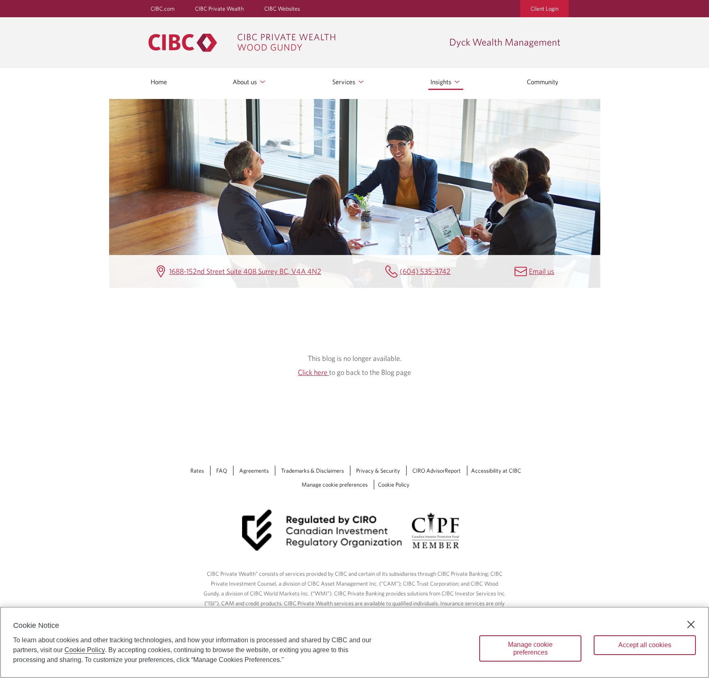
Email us (541, 271)
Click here (313, 372)
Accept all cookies (644, 644)
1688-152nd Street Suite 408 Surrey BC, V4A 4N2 (245, 271)
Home (159, 81)
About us (245, 81)
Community (542, 81)
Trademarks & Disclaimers (312, 470)
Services (344, 81)
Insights (441, 81)
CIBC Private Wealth (219, 8)
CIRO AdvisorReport (436, 470)
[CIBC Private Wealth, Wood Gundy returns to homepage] (295, 43)
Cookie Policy (393, 484)
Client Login (544, 8)
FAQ (221, 470)
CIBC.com (162, 8)
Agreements (254, 470)
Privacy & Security (378, 470)
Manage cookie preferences (335, 484)
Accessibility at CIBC (496, 470)
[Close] (691, 625)
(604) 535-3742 (425, 271)
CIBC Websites (282, 8)
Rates (197, 470)
